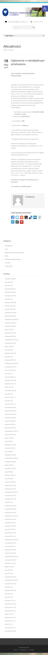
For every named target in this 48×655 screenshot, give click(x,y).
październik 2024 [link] (10, 319)
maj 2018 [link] (8, 472)
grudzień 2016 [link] (9, 509)
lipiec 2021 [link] (8, 387)
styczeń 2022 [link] (9, 377)
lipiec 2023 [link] (8, 346)
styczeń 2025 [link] (9, 309)
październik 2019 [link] (10, 431)
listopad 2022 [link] (9, 360)
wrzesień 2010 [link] (9, 631)
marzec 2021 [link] (9, 397)
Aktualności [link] (9, 245)
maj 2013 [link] (8, 587)
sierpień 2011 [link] (9, 611)
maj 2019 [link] (8, 441)
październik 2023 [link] (10, 339)
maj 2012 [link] (8, 597)
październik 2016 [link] (10, 516)
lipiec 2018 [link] (8, 465)
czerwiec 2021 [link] (9, 390)
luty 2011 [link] (8, 624)
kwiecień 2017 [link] (9, 505)
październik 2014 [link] (10, 556)
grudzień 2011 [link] (9, 604)
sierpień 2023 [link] (9, 343)
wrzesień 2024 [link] (9, 323)
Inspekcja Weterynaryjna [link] (13, 259)
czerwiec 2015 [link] (9, 543)
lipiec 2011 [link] (8, 614)
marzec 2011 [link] (9, 621)
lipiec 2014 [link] (8, 566)
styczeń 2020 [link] (9, 424)
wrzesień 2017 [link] (9, 495)
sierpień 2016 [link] (9, 522)
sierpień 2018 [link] (9, 461)
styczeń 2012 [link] (9, 600)
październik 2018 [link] (10, 458)
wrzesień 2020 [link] (9, 414)
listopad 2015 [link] (9, 536)
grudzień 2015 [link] (9, 533)
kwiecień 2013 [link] (9, 590)
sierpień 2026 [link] (9, 279)
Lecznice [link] (7, 262)
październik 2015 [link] (10, 539)
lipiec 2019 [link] (8, 438)
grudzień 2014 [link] (9, 549)
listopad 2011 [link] (9, 607)
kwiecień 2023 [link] (9, 353)
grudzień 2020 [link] (9, 407)
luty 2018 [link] (8, 478)
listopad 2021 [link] (9, 380)
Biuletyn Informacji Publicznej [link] (14, 252)
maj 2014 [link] (8, 570)
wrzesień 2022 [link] (9, 367)
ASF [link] (6, 249)
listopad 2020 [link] (9, 411)
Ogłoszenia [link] (9, 266)
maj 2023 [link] (8, 350)
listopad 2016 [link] (9, 512)
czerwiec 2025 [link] (9, 295)
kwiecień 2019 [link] (9, 445)
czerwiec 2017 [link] (9, 499)
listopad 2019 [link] (9, 428)
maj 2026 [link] (8, 282)
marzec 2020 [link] (9, 421)
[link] (45, 8)
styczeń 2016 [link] (9, 529)
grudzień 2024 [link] (9, 312)
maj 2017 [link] (8, 502)
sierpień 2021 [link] (9, 383)
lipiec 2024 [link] (8, 329)
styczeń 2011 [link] (9, 627)
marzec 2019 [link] (9, 448)
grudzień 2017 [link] (9, 485)
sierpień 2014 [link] (9, 563)
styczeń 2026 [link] (9, 289)
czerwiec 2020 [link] (9, 417)
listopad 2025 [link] (9, 292)
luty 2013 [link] (8, 594)
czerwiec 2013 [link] (9, 583)
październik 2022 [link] (10, 363)
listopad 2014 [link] (9, 553)
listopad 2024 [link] (9, 316)
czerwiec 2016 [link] (9, 526)
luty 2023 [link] (8, 356)
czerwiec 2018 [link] (9, 468)
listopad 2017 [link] (9, 489)
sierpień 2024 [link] (9, 326)
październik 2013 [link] (10, 580)
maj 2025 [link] (8, 299)
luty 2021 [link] (8, 400)
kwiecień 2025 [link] (9, 302)
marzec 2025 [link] (9, 306)
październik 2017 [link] (10, 492)
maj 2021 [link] (8, 394)
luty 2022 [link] (8, 373)
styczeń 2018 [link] (9, 482)
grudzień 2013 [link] (9, 577)
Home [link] (15, 650)
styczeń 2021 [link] (9, 404)
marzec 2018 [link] (9, 475)
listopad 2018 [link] (9, 455)
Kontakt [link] (31, 650)
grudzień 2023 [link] (9, 333)
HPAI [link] (6, 256)
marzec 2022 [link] (9, 370)
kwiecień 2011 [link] (9, 617)
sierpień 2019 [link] (9, 434)
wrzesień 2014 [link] (9, 560)
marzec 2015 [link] (9, 546)
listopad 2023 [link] (9, 336)
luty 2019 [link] (8, 451)
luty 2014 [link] (8, 573)
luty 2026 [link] (8, 285)
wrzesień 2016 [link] (9, 519)
